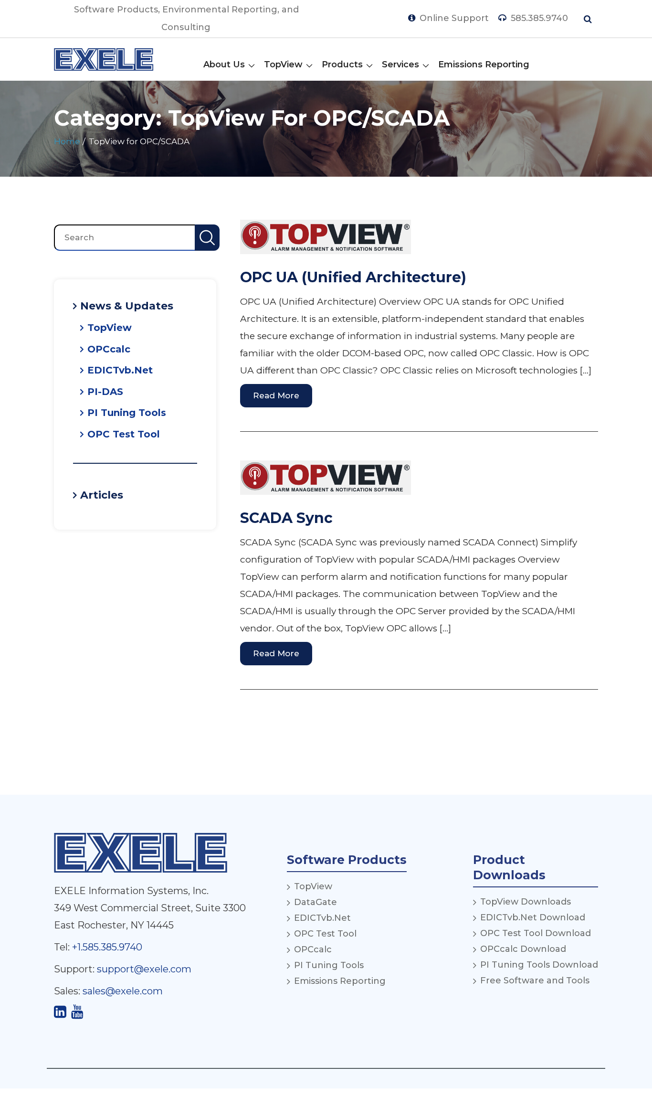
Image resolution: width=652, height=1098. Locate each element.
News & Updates (126, 305)
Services (400, 64)
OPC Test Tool (123, 434)
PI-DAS (105, 391)
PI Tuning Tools (126, 412)
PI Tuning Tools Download (539, 964)
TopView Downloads (525, 901)
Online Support (453, 18)
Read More (276, 395)
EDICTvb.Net (120, 370)
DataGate (315, 902)
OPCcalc (108, 349)
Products (342, 64)
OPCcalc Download (523, 949)
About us (224, 64)
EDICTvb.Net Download (532, 917)
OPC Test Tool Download (535, 933)
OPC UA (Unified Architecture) (353, 277)
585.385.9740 (538, 18)
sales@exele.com (123, 991)
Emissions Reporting (483, 64)
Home (67, 141)
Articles (101, 495)
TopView (283, 64)
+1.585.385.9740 (107, 947)
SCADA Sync (286, 518)
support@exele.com (144, 969)
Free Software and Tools (534, 980)
